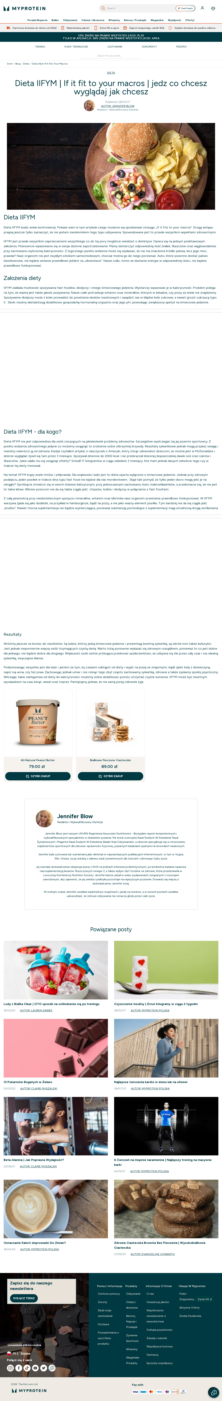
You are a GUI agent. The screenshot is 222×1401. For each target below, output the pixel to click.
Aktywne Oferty (189, 1307)
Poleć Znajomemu (195, 1296)
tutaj (126, 883)
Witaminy (114, 20)
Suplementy (149, 46)
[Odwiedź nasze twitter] (43, 1368)
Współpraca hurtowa (160, 1346)
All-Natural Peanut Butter (38, 760)
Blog (17, 63)
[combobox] (147, 8)
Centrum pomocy (109, 1293)
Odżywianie (70, 20)
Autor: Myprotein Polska (150, 1010)
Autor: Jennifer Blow (117, 106)
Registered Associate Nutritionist (110, 833)
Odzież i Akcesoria (93, 20)
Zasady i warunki (157, 1338)
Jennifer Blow (75, 816)
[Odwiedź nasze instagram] (10, 1368)
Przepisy (181, 46)
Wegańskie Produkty (132, 1360)
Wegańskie (157, 20)
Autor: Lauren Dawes (36, 1010)
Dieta (26, 63)
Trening (40, 46)
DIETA (111, 72)
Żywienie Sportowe (132, 1338)
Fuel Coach (187, 8)
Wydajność (174, 20)
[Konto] (203, 8)
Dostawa (103, 1324)
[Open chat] (52, 1368)
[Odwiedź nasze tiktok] (27, 1368)
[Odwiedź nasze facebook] (18, 1368)
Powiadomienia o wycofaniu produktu (108, 1338)
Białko (55, 20)
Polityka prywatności (159, 1329)
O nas (150, 1293)
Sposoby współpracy (160, 1363)
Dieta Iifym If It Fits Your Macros (50, 63)
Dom (10, 63)
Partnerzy (153, 1354)
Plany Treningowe (76, 46)
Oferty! (190, 20)
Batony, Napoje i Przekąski (131, 1321)
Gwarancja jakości (158, 1302)
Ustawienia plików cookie (24, 1345)
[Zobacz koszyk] (213, 8)
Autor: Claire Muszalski (38, 1088)
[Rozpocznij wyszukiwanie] (103, 8)
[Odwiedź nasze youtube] (35, 1368)
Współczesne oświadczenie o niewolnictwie (156, 1316)
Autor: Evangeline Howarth (153, 1254)
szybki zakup (40, 776)
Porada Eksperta (37, 20)
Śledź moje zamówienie (105, 1313)
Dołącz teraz (24, 1298)
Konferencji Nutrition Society (75, 875)
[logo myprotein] (24, 8)
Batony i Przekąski (135, 20)
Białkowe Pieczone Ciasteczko (110, 760)
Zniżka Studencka (190, 1315)
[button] (214, 1392)
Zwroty (102, 1302)
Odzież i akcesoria (132, 1305)
